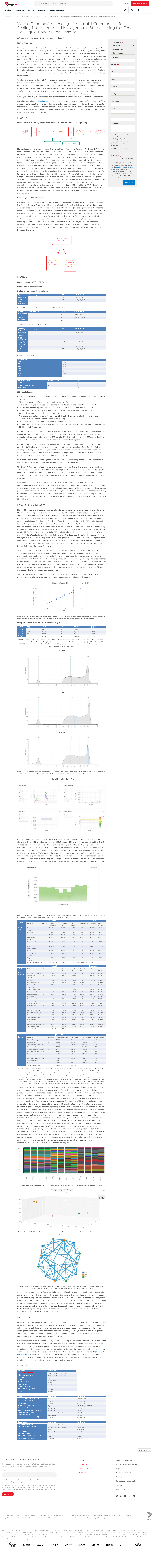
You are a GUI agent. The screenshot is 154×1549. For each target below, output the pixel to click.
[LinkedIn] (125, 1497)
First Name (115, 57)
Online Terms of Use (123, 1473)
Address (114, 109)
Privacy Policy (121, 167)
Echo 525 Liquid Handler (48, 101)
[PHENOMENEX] (123, 1545)
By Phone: (115, 156)
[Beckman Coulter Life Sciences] (13, 3)
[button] (37, 3)
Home (7, 17)
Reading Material (27, 17)
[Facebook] (117, 1497)
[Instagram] (121, 1497)
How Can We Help (117, 50)
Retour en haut (145, 1450)
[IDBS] (68, 1545)
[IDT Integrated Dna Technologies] (82, 1545)
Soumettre (129, 182)
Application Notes (41, 17)
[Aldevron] (40, 1545)
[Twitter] (129, 1497)
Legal (118, 1469)
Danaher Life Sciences (124, 1489)
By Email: (114, 149)
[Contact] (125, 10)
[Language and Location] (145, 10)
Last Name (115, 64)
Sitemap (119, 1485)
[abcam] (26, 1545)
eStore (126, 3)
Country (114, 94)
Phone (113, 79)
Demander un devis (140, 3)
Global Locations (85, 1469)
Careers (81, 1460)
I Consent (124, 148)
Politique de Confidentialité (126, 1481)
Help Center (83, 1473)
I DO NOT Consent (127, 151)
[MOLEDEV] (110, 1545)
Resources (15, 17)
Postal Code (115, 101)
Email (113, 72)
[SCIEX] (137, 1545)
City (113, 116)
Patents (119, 1477)
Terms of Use (13, 1487)
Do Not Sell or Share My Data (127, 1464)
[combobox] (73, 3)
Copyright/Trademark (124, 1460)
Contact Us (83, 1464)
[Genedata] (54, 1545)
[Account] (138, 10)
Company (114, 87)
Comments (115, 123)
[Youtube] (134, 1497)
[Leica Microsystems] (96, 1545)
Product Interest (117, 42)
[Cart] (132, 10)
